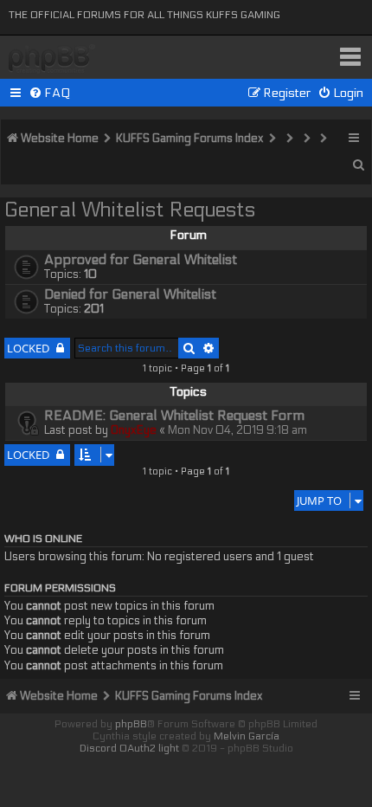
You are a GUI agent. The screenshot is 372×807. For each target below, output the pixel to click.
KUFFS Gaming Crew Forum (52, 59)
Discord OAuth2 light (129, 748)
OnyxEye (134, 430)
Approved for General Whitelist (140, 260)
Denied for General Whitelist (130, 294)
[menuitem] (50, 93)
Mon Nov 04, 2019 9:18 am (237, 430)
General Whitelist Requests (129, 210)
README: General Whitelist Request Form (174, 415)
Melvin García (246, 736)
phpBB (131, 724)
